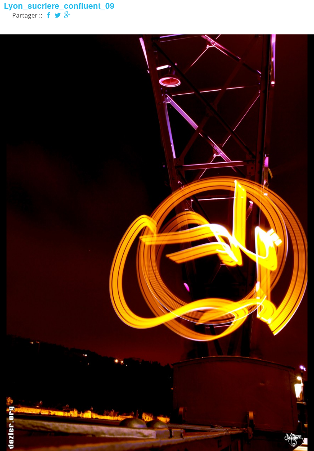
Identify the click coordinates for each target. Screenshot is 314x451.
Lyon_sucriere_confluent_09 (59, 5)
